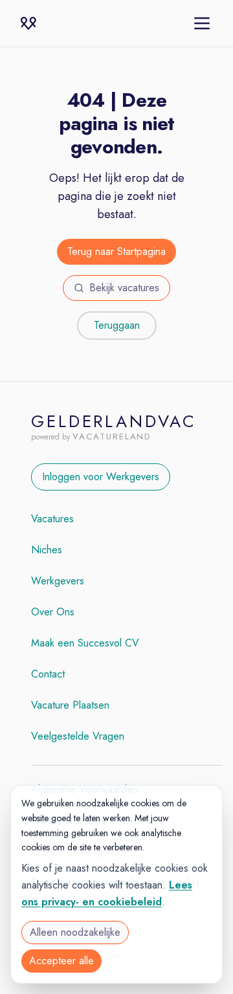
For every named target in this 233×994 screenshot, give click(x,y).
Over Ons (52, 611)
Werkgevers (57, 580)
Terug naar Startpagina (116, 251)
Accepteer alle (61, 960)
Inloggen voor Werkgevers (100, 476)
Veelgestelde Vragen (77, 736)
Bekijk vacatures (124, 287)
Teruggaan (117, 325)
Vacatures (52, 518)
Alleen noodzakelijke (75, 932)
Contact (48, 674)
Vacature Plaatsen (70, 705)
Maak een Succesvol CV (85, 642)
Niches (46, 549)
